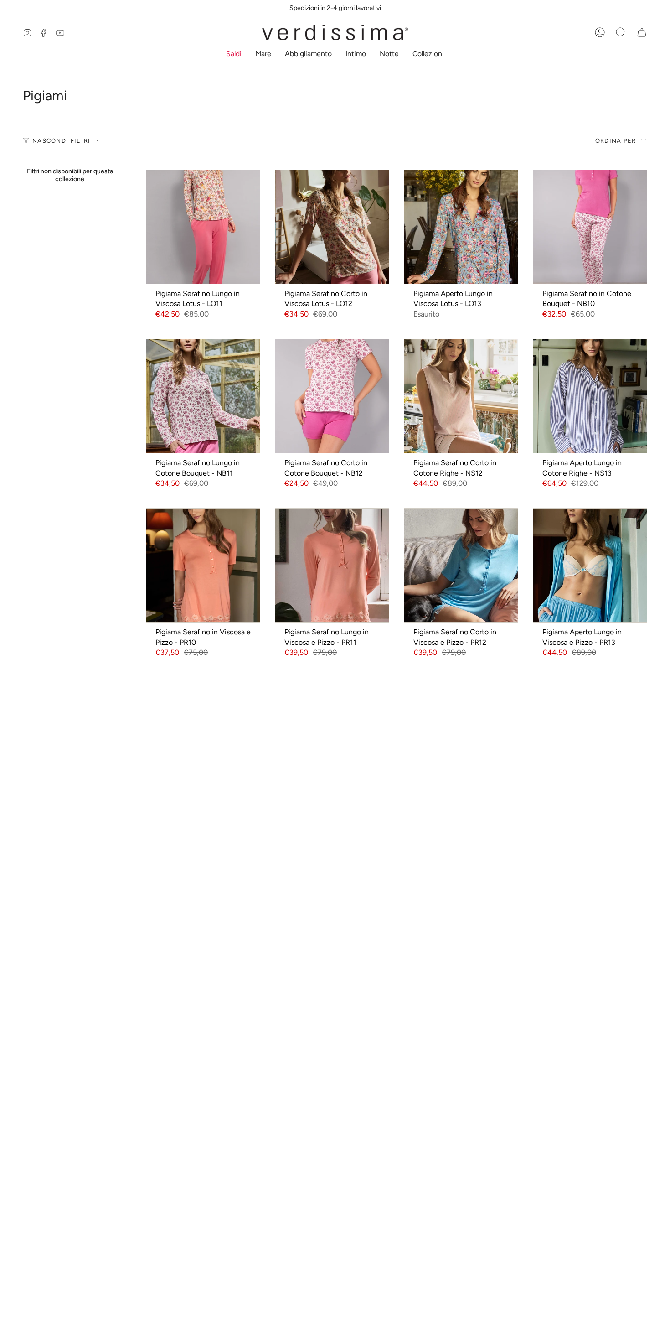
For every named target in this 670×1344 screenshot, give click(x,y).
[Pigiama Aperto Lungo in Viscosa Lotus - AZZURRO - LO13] (461, 227)
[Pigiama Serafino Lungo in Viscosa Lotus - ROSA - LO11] (203, 227)
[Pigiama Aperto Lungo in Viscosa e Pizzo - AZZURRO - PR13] (590, 565)
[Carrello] (641, 32)
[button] (233, 54)
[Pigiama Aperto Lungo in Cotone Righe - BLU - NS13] (590, 396)
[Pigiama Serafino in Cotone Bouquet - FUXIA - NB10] (590, 227)
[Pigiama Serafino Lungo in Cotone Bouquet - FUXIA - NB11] (203, 396)
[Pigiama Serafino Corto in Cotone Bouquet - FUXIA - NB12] (332, 396)
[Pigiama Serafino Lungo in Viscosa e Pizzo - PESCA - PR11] (332, 565)
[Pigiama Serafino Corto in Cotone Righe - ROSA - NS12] (461, 396)
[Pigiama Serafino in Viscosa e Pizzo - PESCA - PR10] (203, 565)
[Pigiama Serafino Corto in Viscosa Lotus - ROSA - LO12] (332, 227)
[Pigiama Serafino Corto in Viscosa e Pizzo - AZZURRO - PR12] (461, 565)
